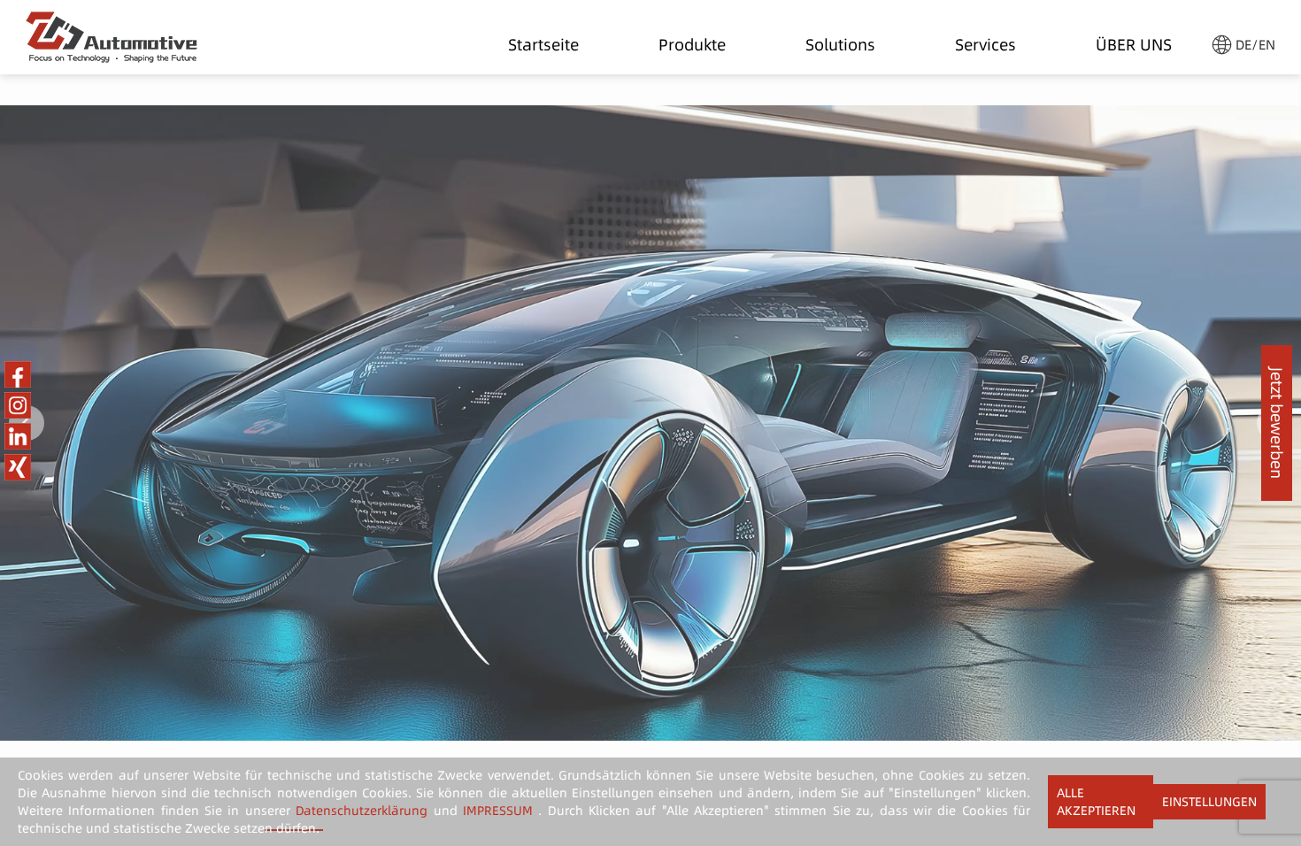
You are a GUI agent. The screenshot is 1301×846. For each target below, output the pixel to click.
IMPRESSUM (498, 810)
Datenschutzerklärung (361, 810)
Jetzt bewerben (1277, 423)
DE (1243, 44)
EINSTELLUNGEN (1209, 802)
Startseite (543, 41)
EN (1267, 44)
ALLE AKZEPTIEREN (1096, 801)
